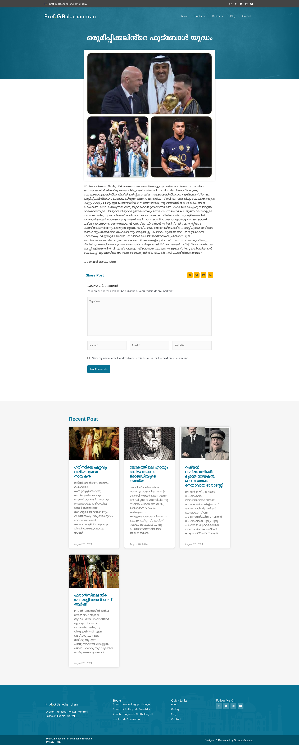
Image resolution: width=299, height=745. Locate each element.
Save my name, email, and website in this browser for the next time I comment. (140, 358)
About (184, 16)
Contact (246, 16)
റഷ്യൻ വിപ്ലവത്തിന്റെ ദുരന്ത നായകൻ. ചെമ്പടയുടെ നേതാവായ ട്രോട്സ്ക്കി (204, 476)
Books (198, 16)
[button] (190, 275)
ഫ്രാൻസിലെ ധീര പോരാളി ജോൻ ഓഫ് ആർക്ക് (93, 599)
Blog (232, 16)
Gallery (216, 16)
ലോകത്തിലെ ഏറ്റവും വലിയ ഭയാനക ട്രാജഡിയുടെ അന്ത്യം (149, 474)
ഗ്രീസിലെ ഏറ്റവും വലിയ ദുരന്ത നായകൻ (90, 471)
